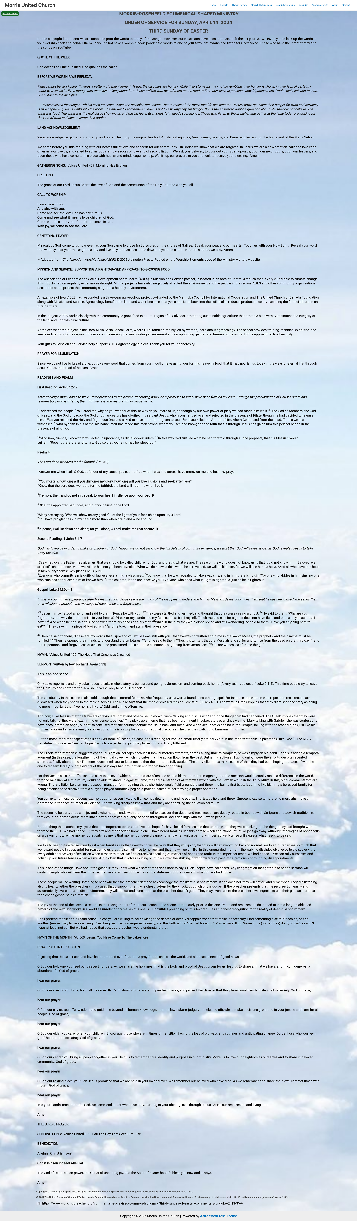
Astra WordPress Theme (218, 1216)
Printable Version (10, 13)
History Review (239, 5)
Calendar (303, 5)
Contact (346, 5)
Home (213, 5)
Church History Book (261, 5)
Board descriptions (285, 5)
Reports (224, 5)
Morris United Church (30, 5)
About (335, 5)
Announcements (320, 5)
